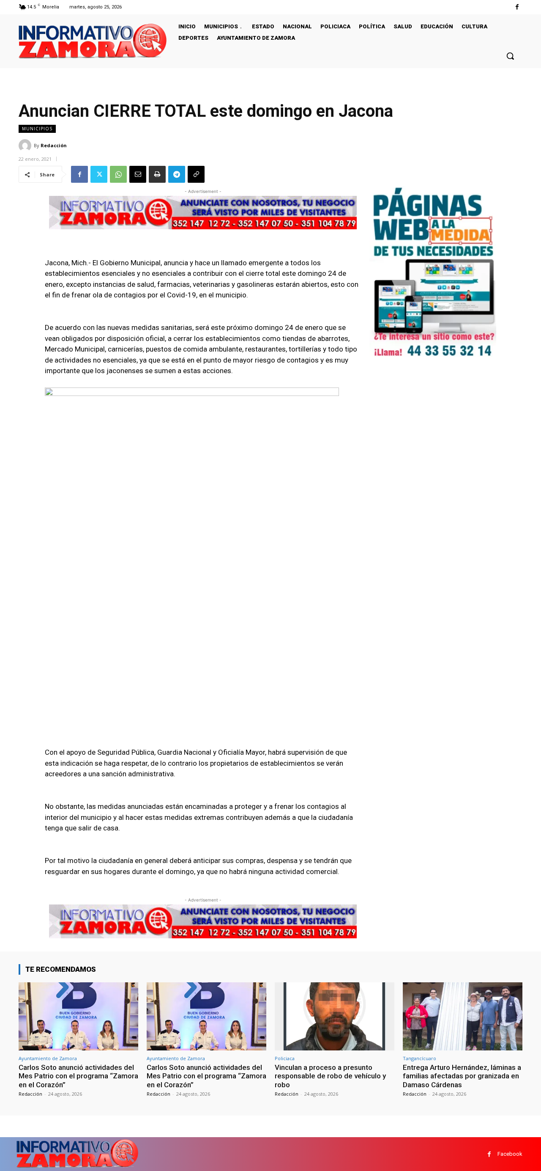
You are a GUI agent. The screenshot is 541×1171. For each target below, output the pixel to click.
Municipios (37, 129)
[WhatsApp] (118, 174)
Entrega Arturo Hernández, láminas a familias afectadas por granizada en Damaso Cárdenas (462, 1076)
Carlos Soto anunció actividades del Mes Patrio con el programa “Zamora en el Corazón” (78, 1076)
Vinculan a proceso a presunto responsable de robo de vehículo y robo (330, 1076)
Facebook (509, 1154)
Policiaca (285, 1058)
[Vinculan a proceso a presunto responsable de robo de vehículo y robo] (334, 1016)
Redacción (54, 145)
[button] (510, 56)
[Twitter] (98, 174)
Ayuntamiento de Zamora (48, 1058)
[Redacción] (26, 145)
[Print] (157, 174)
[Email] (137, 174)
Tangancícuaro (419, 1058)
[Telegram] (176, 174)
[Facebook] (517, 7)
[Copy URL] (196, 174)
